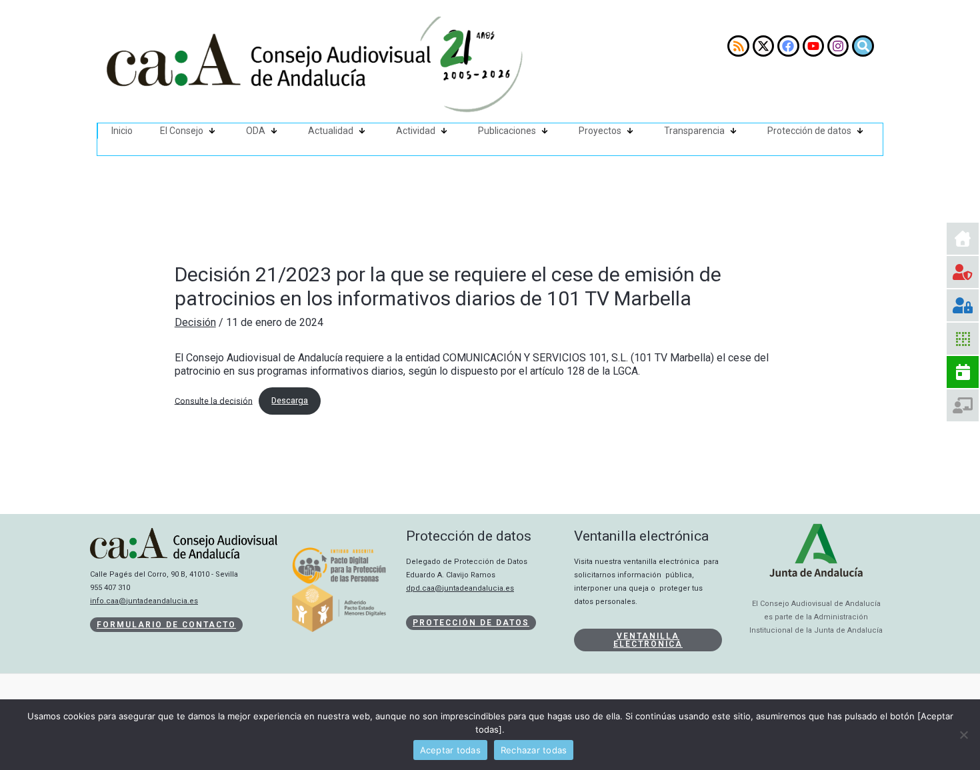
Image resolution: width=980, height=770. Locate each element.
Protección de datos (809, 130)
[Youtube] (813, 46)
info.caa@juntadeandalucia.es (144, 601)
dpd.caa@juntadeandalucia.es (460, 588)
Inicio (122, 130)
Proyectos (600, 130)
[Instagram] (838, 46)
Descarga (289, 400)
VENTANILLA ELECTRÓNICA (648, 640)
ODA (255, 130)
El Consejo (181, 130)
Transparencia (694, 130)
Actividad (415, 130)
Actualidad (330, 130)
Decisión (195, 322)
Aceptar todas (450, 750)
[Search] (862, 46)
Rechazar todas (534, 750)
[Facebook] (788, 46)
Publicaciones (507, 130)
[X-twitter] (763, 46)
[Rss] (738, 46)
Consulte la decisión (214, 400)
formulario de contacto (166, 624)
